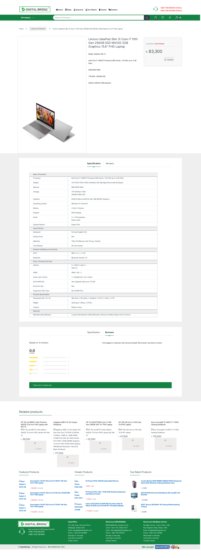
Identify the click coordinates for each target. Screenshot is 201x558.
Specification (93, 163)
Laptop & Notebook (38, 29)
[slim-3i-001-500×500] (52, 124)
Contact (114, 10)
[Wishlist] (162, 17)
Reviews (110, 163)
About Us (79, 10)
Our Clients (92, 10)
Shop (69, 10)
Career (103, 10)
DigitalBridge (25, 547)
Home (60, 10)
